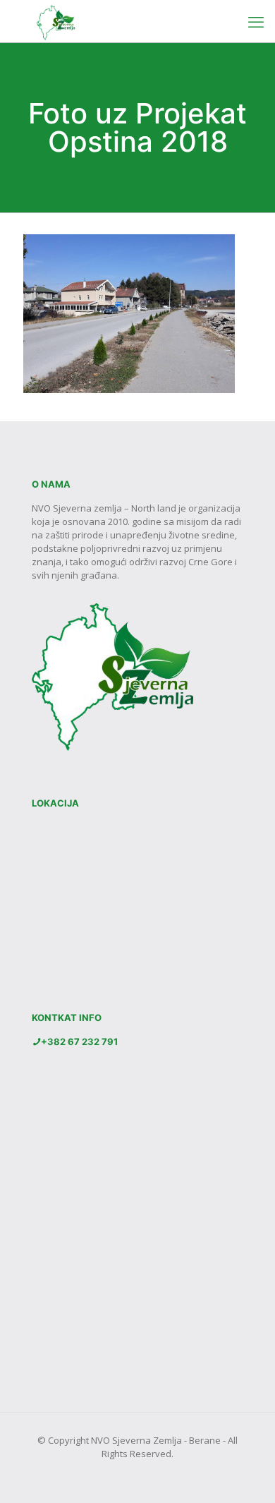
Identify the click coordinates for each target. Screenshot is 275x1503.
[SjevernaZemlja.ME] (52, 21)
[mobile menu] (256, 21)
